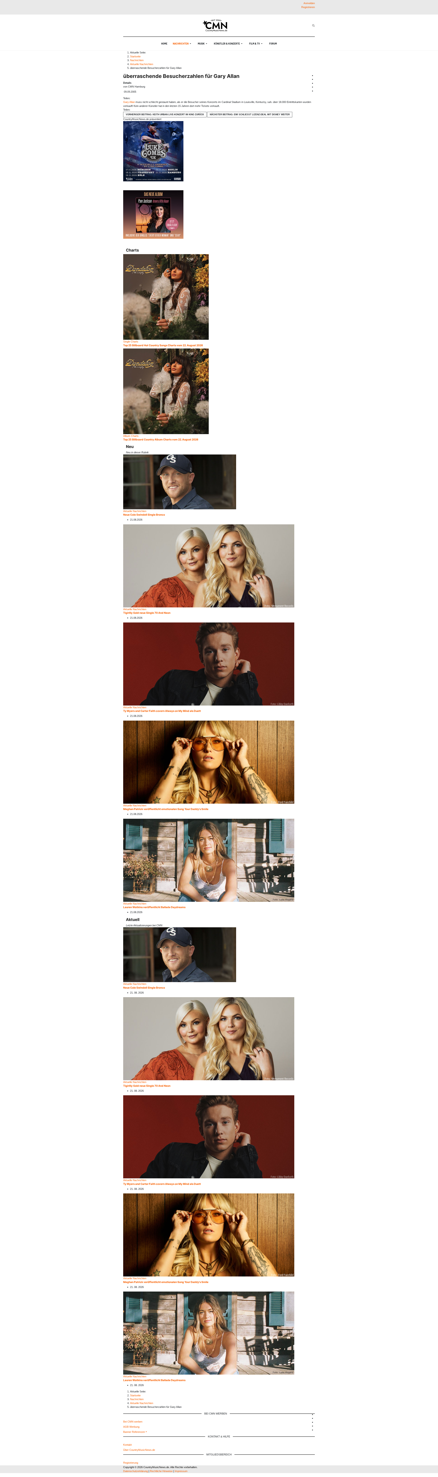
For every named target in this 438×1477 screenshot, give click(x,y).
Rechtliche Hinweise (161, 1471)
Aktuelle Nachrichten (134, 511)
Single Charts (130, 341)
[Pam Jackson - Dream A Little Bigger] (153, 214)
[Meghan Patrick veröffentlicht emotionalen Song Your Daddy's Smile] (208, 761)
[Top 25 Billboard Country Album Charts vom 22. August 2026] (166, 391)
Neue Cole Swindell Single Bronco (144, 514)
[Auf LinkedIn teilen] (137, 98)
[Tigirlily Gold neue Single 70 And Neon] (208, 565)
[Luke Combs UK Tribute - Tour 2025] (153, 150)
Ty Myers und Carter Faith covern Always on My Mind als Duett (162, 711)
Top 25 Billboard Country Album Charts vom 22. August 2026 (160, 439)
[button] (182, 44)
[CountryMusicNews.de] (216, 25)
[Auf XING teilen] (135, 98)
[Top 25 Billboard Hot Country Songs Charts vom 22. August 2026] (166, 296)
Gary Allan (129, 102)
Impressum (181, 1471)
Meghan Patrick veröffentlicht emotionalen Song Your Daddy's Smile (165, 809)
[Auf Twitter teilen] (133, 98)
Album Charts (131, 435)
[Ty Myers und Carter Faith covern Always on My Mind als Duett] (208, 663)
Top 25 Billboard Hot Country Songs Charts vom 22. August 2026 (163, 345)
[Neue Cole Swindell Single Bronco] (179, 481)
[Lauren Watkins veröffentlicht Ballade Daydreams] (208, 859)
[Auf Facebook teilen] (131, 98)
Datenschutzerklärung (135, 1471)
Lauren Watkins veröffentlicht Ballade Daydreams (154, 907)
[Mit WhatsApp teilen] (134, 98)
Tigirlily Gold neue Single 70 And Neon (146, 612)
